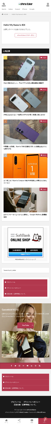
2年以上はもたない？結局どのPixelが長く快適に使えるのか (24, 115)
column (44, 89)
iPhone (24, 9)
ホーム (6, 422)
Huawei (17, 9)
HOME (6, 14)
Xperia (4, 9)
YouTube (25, 325)
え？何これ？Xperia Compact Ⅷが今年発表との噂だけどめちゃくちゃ (25, 182)
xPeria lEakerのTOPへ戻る (25, 35)
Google (31, 9)
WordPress (41, 412)
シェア (19, 422)
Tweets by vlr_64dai (10, 270)
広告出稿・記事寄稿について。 (17, 294)
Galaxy (10, 9)
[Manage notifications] (45, 419)
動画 (32, 422)
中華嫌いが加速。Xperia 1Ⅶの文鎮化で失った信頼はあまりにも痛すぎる (25, 147)
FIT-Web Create (22, 412)
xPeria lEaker (31, 410)
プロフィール (11, 282)
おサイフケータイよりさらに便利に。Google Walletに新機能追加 (25, 216)
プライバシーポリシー (14, 288)
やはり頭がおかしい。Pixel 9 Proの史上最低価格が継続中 (24, 83)
